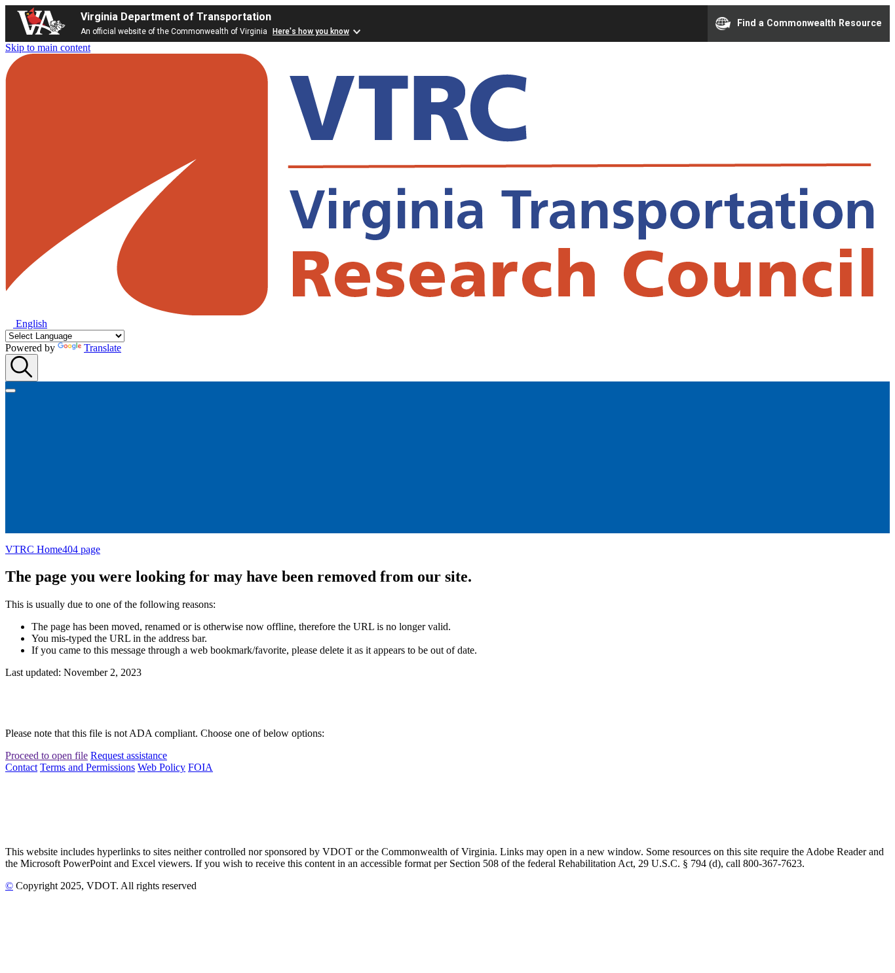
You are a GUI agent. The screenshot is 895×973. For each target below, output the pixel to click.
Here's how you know (311, 31)
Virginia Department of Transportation (176, 16)
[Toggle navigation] (10, 391)
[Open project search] (21, 367)
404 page (81, 549)
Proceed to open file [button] (46, 755)
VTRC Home (33, 549)
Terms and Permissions (87, 767)
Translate (102, 347)
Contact (21, 767)
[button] (26, 323)
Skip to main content (47, 47)
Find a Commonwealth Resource (809, 22)
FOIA (200, 767)
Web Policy (161, 767)
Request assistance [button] (128, 755)
